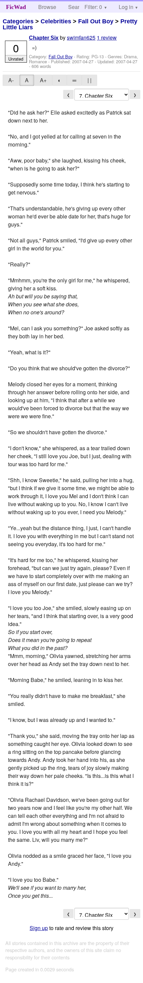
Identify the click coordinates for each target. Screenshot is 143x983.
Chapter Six (44, 38)
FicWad (16, 7)
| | (89, 80)
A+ (43, 80)
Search (76, 7)
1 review (107, 37)
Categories (18, 21)
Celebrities (56, 21)
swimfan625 (81, 37)
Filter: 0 (93, 7)
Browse (47, 7)
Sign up (39, 928)
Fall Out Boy (95, 21)
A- (11, 80)
